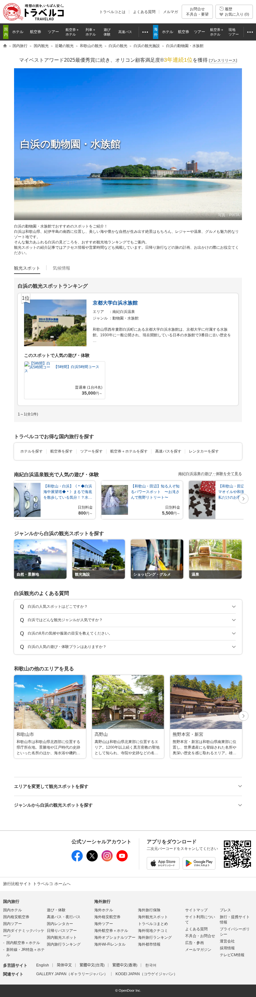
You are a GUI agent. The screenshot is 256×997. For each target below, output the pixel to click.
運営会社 (227, 941)
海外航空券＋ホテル (111, 930)
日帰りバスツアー (62, 930)
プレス (225, 910)
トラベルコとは (112, 12)
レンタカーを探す (204, 451)
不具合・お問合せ (200, 936)
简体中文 (64, 965)
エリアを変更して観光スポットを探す (51, 786)
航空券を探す (61, 451)
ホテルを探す (31, 451)
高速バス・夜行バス (64, 917)
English (42, 965)
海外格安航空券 (107, 917)
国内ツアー (12, 924)
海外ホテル (103, 910)
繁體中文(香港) (124, 965)
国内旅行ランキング (64, 944)
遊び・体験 (56, 910)
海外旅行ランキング (155, 937)
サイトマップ (196, 910)
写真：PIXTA (228, 215)
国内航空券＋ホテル (23, 943)
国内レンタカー (60, 924)
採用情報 (227, 948)
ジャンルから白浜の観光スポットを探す (53, 805)
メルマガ (170, 12)
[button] (244, 499)
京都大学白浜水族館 (115, 302)
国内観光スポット (62, 937)
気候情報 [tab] (61, 268)
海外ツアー (103, 924)
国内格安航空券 (16, 917)
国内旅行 (11, 901)
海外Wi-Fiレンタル (110, 944)
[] (223, 60)
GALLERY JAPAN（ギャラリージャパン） (72, 974)
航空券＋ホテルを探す (129, 451)
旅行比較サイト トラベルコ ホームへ (37, 883)
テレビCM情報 (232, 955)
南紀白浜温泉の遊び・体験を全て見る (210, 474)
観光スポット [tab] (27, 268)
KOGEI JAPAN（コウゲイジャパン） (146, 974)
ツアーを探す (91, 451)
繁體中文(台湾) (92, 965)
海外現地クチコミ (153, 930)
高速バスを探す (168, 451)
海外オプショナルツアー (114, 937)
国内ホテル (12, 910)
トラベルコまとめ (153, 924)
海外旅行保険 (149, 910)
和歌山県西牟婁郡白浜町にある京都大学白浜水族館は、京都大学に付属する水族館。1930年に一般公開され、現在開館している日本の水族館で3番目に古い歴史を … (162, 335)
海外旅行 (102, 901)
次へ (243, 499)
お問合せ (197, 11)
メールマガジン (198, 949)
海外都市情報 (149, 944)
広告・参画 (194, 943)
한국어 (150, 965)
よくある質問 (144, 12)
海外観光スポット (153, 917)
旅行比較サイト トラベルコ (5, 46)
